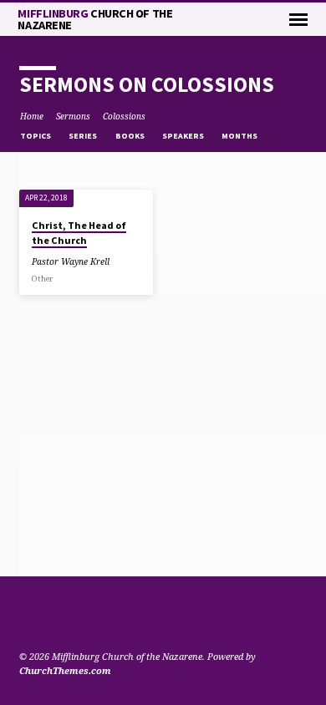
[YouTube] (46, 616)
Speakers (184, 135)
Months (240, 135)
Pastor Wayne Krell (71, 261)
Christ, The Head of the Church (79, 232)
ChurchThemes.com (65, 670)
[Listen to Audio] (121, 261)
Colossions (124, 116)
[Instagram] (66, 616)
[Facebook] (26, 616)
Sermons (73, 116)
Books (130, 135)
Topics (36, 135)
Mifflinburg (95, 19)
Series (84, 135)
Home (31, 116)
